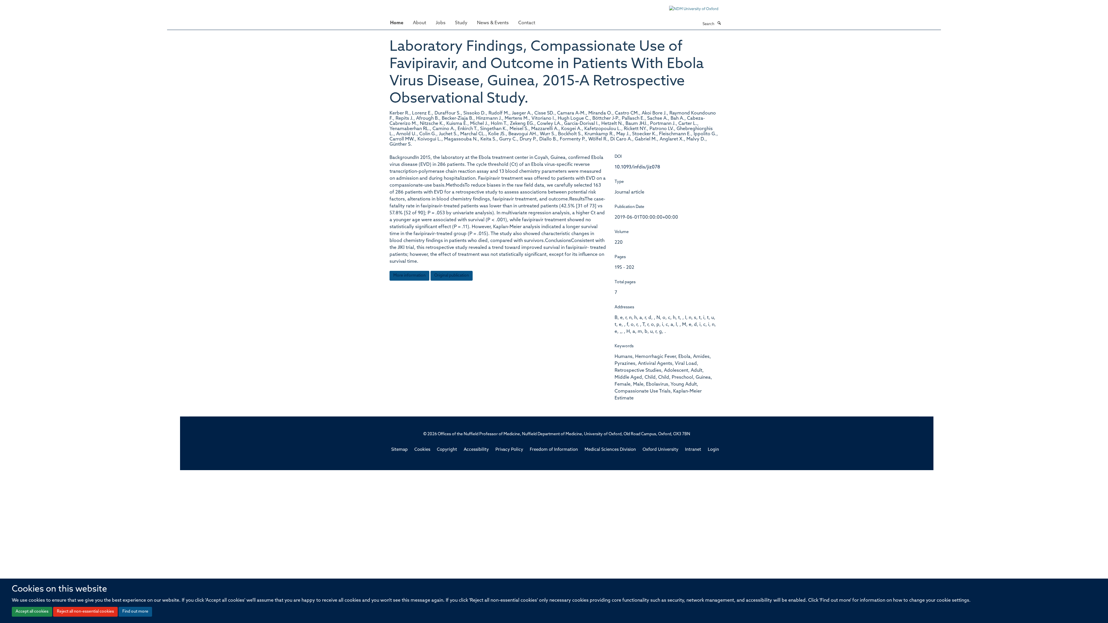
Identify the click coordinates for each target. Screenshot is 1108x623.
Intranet (693, 450)
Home (396, 23)
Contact (526, 23)
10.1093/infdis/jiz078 (637, 167)
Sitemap (399, 450)
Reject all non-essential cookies (85, 611)
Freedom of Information (554, 450)
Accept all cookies (32, 611)
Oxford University (660, 450)
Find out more (135, 611)
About (419, 23)
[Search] (719, 23)
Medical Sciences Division (610, 450)
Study (461, 23)
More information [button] (409, 275)
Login (713, 450)
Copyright (447, 450)
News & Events (493, 23)
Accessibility (476, 450)
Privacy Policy (509, 450)
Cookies (422, 450)
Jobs (441, 23)
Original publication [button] (451, 275)
